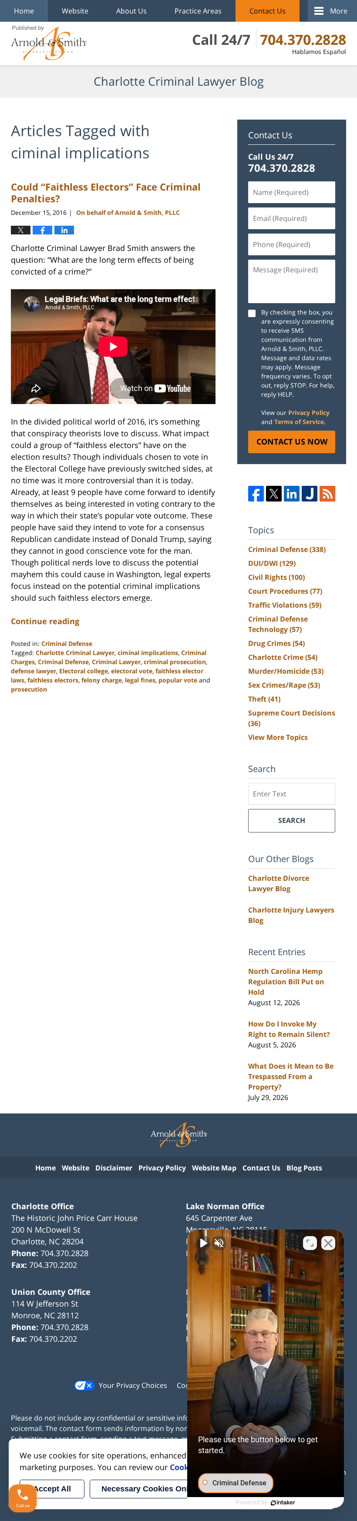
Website (75, 11)
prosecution (29, 689)
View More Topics (278, 737)
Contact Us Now (291, 441)
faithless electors (52, 680)
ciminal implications (148, 653)
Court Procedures (285, 591)
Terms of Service (299, 422)
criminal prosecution (175, 662)
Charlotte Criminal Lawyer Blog (49, 43)
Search (291, 820)
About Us (131, 11)
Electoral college (83, 671)
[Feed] (327, 493)
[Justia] (309, 493)
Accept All (52, 1488)
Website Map (214, 1168)
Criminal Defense (66, 643)
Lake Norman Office (225, 1206)
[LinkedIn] (292, 493)
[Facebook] (256, 493)
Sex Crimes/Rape (284, 685)
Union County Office (51, 1292)
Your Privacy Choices (133, 1385)
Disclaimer (113, 1168)
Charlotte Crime (282, 657)
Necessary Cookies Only (147, 1488)
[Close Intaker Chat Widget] (328, 1243)
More (338, 11)
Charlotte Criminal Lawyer (75, 653)
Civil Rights (276, 577)
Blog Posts (304, 1168)
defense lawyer (33, 671)
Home (24, 11)
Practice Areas (198, 11)
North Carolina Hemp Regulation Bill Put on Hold (286, 981)
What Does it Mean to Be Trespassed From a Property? (290, 1076)
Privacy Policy (309, 412)
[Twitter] (274, 493)
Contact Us (267, 11)
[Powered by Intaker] (283, 1502)
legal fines (140, 680)
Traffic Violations (284, 605)
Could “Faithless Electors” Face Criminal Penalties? (106, 192)
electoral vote (131, 671)
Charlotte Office (42, 1206)
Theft (264, 699)
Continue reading (45, 621)
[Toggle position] (310, 1243)
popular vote (177, 680)
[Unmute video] (203, 1243)
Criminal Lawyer (116, 662)
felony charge (101, 680)
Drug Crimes (276, 643)
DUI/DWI (272, 563)
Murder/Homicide (285, 671)
